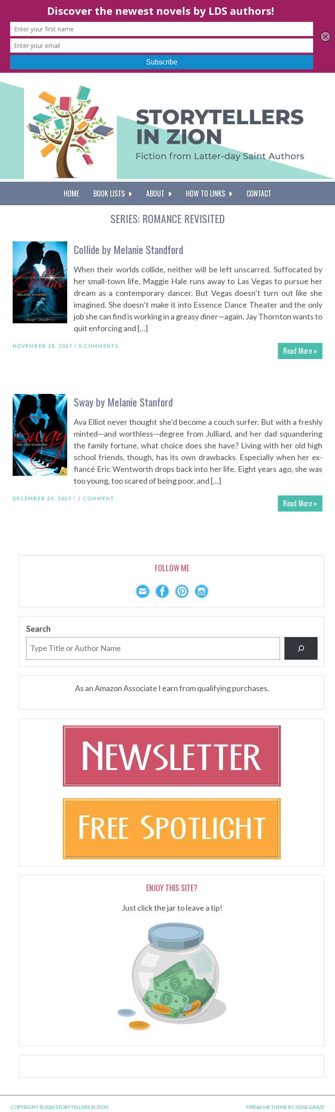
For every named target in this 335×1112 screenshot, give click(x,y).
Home (71, 193)
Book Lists (110, 193)
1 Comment (96, 498)
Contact (258, 193)
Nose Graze (310, 1107)
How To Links (207, 193)
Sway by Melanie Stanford (123, 402)
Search (38, 629)
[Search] (301, 648)
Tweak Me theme (266, 1107)
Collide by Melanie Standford (128, 249)
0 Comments (99, 346)
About (157, 193)
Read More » (300, 351)
